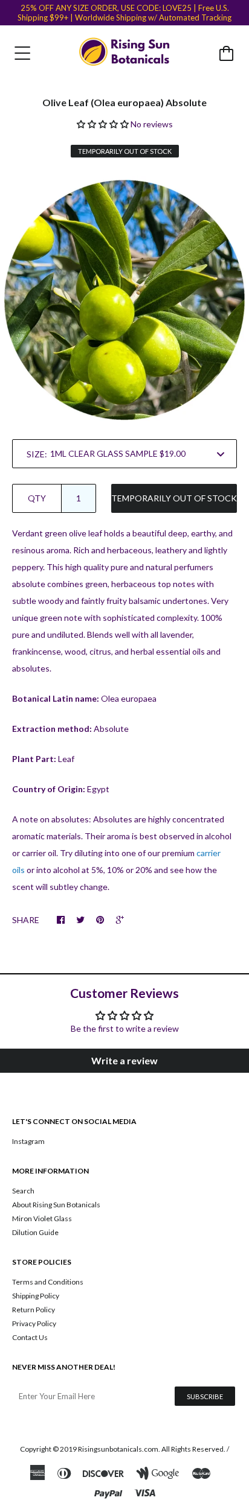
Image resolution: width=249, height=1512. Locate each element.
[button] (104, 124)
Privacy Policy (34, 1323)
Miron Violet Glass (42, 1218)
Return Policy (33, 1309)
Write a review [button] (124, 1060)
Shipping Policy (35, 1295)
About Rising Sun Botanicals (56, 1204)
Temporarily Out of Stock (174, 498)
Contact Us (30, 1337)
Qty (37, 498)
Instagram (28, 1141)
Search (23, 1190)
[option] (124, 300)
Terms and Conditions (47, 1281)
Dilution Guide (35, 1232)
